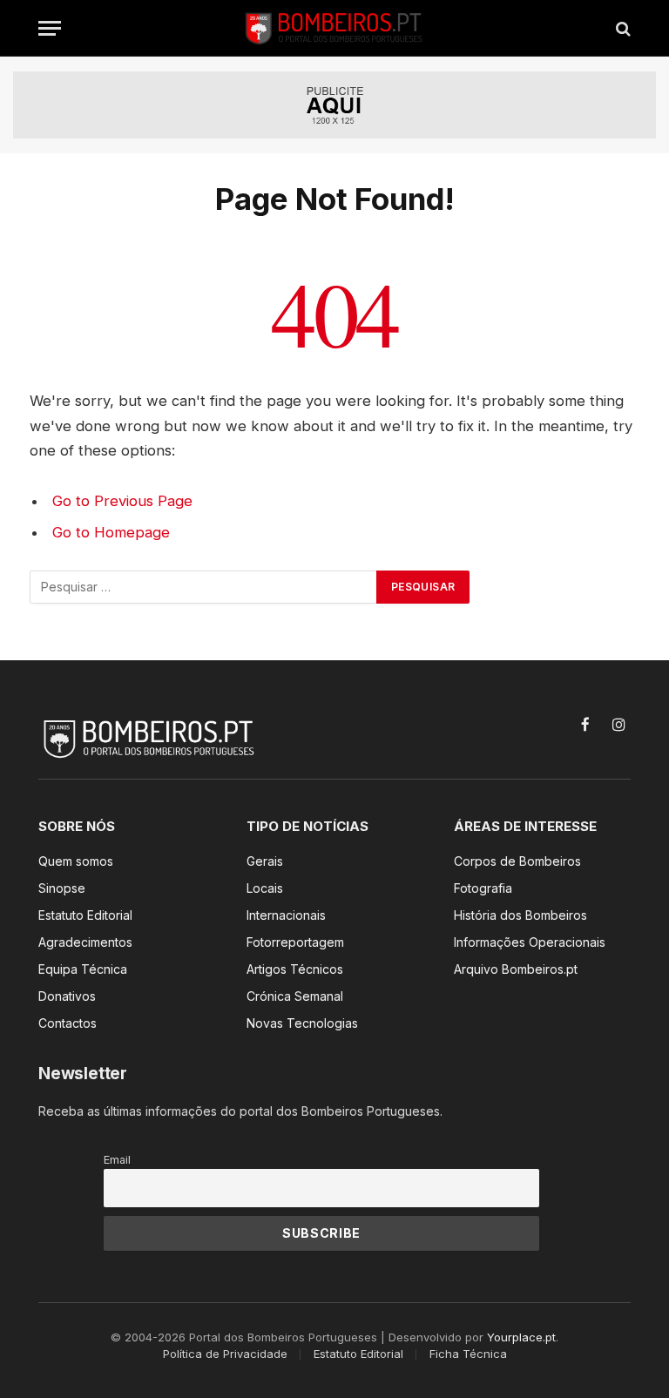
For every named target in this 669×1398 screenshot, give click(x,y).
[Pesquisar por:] (204, 587)
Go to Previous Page (122, 501)
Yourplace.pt (521, 1337)
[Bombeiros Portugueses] (334, 28)
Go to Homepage (111, 532)
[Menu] (49, 28)
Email (117, 1159)
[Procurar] (621, 28)
